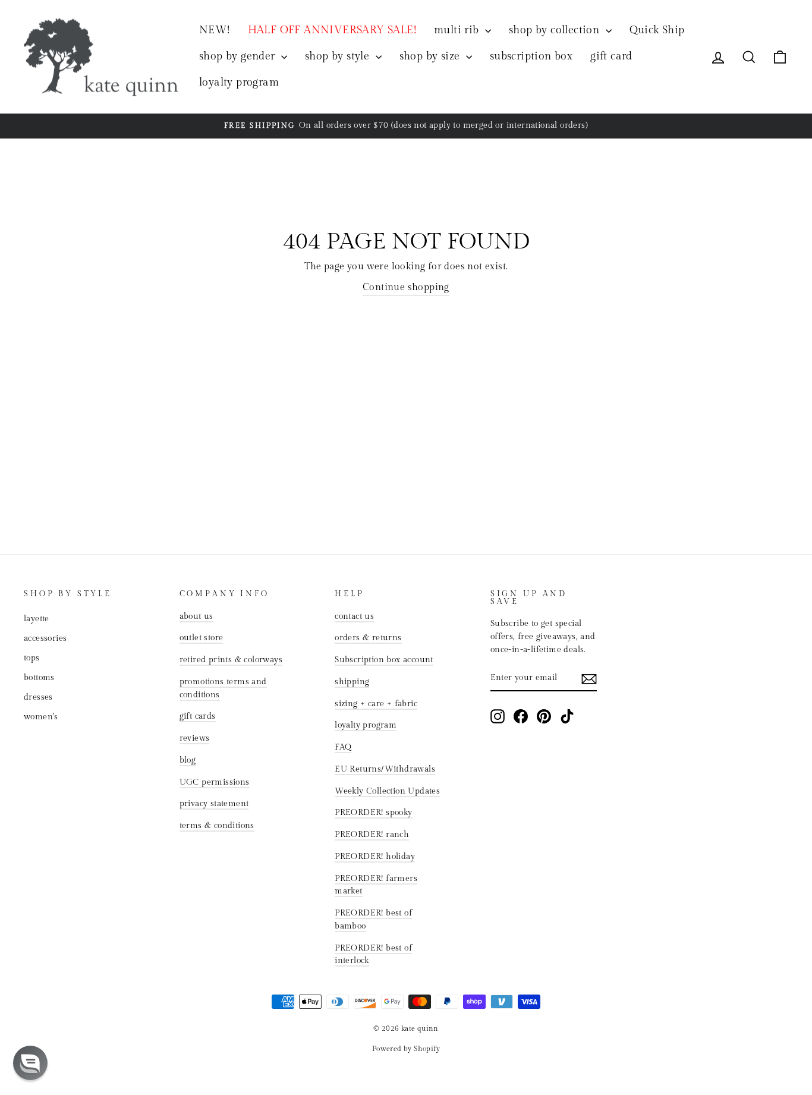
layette (36, 619)
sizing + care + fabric (376, 704)
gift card (611, 56)
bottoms (39, 677)
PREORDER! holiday (375, 856)
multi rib (458, 30)
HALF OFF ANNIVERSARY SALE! (332, 30)
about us (196, 616)
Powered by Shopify (406, 1048)
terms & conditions (217, 825)
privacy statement (214, 803)
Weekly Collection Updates (387, 791)
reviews (195, 738)
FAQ (343, 747)
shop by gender (238, 56)
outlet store (202, 638)
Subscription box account (384, 660)
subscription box (531, 56)
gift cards (198, 716)
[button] (30, 1063)
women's (41, 717)
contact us (354, 616)
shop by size (431, 56)
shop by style (339, 56)
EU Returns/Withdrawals (385, 769)
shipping (352, 682)
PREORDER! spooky (373, 812)
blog (188, 760)
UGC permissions (215, 782)
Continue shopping (406, 287)
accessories (45, 638)
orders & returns (368, 638)
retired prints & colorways (231, 660)
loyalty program (239, 82)
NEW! (214, 30)
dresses (38, 697)
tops (32, 658)
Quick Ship (657, 30)
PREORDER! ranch (372, 834)
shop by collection (556, 30)
